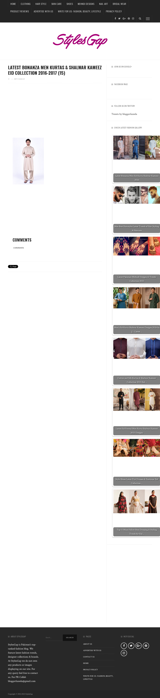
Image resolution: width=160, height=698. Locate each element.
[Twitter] (119, 18)
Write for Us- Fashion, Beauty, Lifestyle (79, 11)
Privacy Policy (114, 11)
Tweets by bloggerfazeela (124, 114)
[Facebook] (115, 18)
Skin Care (56, 3)
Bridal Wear (119, 3)
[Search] (140, 18)
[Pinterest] (129, 18)
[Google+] (124, 18)
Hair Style (41, 3)
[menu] (148, 19)
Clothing (26, 3)
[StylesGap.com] (80, 40)
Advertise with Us (43, 11)
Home (13, 3)
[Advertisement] (55, 113)
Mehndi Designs (86, 3)
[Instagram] (133, 18)
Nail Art (103, 3)
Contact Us (89, 657)
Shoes (70, 3)
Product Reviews (19, 11)
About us (87, 644)
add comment (19, 79)
